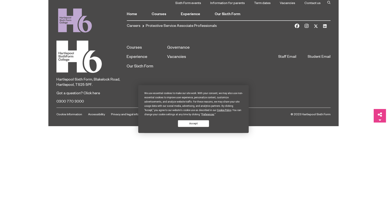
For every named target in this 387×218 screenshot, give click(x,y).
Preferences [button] (208, 114)
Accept (193, 123)
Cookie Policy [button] (224, 110)
